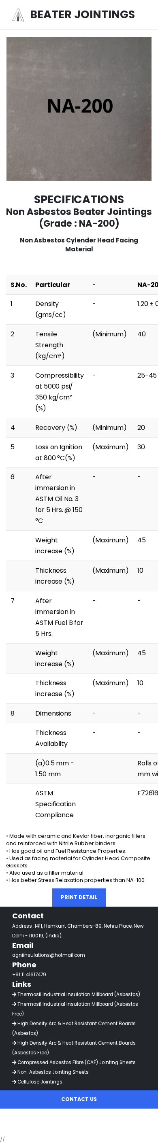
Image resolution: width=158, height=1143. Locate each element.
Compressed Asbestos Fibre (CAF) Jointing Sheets (76, 1062)
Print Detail (79, 897)
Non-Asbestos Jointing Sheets (52, 1072)
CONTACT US (79, 1099)
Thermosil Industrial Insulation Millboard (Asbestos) (78, 994)
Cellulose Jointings (39, 1082)
